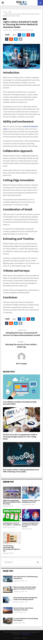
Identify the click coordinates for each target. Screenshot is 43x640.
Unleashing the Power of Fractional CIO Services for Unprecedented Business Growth (21, 334)
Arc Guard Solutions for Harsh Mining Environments (26, 619)
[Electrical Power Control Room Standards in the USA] (7, 610)
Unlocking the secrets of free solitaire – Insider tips (21, 346)
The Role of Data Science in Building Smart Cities (31, 501)
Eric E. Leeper (8, 30)
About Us (24, 638)
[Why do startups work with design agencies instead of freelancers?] (7, 589)
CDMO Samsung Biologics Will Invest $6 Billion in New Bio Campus (12, 502)
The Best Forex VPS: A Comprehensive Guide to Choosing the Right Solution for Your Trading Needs (20, 436)
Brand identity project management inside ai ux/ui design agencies (25, 598)
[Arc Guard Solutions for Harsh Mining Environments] (7, 621)
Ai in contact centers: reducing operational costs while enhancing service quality (21, 470)
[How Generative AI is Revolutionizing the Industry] (7, 579)
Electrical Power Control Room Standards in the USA (23, 609)
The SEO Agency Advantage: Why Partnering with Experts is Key (11, 548)
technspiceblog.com (25, 634)
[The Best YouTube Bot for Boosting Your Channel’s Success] (31, 515)
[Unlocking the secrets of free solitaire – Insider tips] (12, 515)
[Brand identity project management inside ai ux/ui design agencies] (7, 600)
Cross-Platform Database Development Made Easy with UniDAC (19, 403)
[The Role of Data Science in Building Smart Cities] (31, 493)
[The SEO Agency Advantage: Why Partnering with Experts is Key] (12, 538)
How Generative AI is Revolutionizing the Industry (26, 577)
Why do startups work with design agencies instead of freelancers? (25, 588)
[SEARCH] (38, 562)
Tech (5, 19)
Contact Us (17, 638)
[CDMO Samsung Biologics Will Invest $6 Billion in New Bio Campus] (12, 493)
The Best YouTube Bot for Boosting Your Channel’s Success (30, 525)
